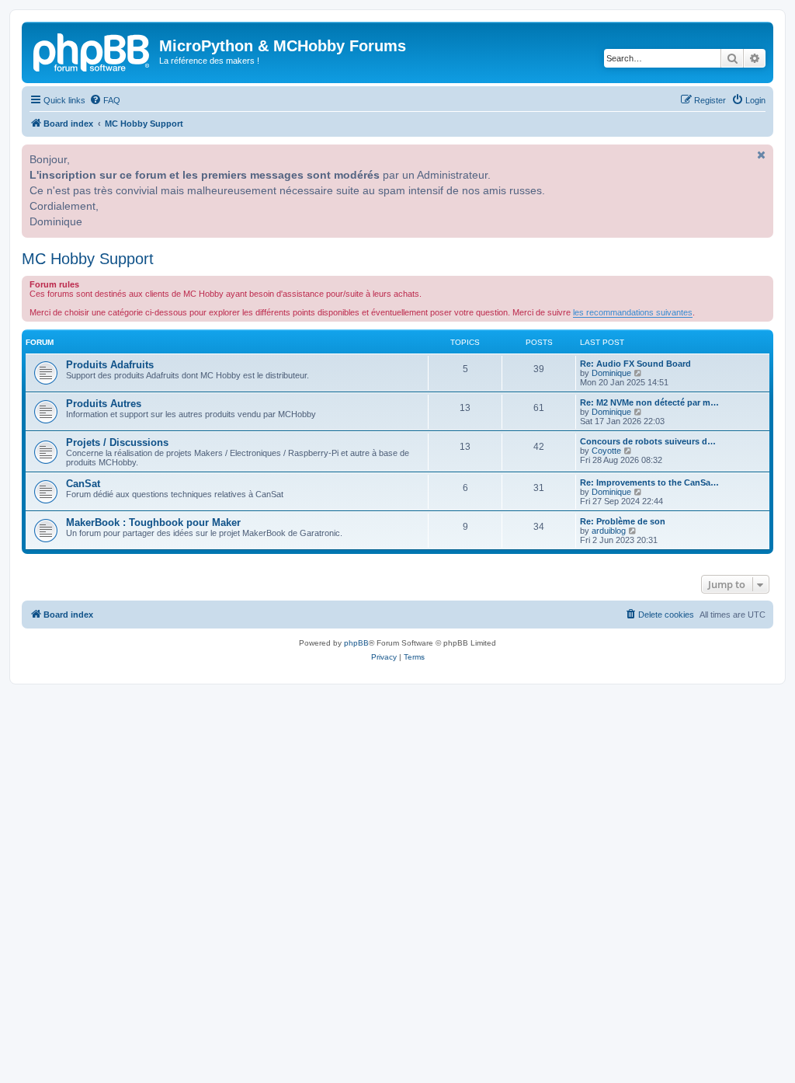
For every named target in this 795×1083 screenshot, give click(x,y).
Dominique (611, 373)
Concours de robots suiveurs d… (648, 441)
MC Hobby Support (88, 258)
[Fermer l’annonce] (760, 154)
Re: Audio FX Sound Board (635, 363)
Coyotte (606, 450)
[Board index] (92, 50)
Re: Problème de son (622, 521)
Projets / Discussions (117, 442)
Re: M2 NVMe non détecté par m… (649, 402)
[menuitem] (104, 100)
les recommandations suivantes (633, 312)
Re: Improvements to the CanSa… (649, 482)
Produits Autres (103, 403)
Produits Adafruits (110, 365)
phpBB (356, 643)
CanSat (83, 483)
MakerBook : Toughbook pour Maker (153, 522)
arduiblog (609, 530)
